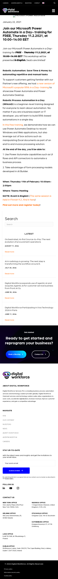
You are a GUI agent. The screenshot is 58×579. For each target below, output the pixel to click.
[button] (16, 470)
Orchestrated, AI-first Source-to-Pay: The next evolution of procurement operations (27, 240)
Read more (9, 251)
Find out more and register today (21, 204)
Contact (37, 3)
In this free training (13, 124)
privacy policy (9, 478)
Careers (5, 3)
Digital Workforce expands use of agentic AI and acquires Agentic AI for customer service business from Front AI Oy (29, 286)
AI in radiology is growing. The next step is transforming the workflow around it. (25, 262)
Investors (28, 3)
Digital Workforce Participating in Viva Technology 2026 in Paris (29, 308)
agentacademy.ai (16, 3)
